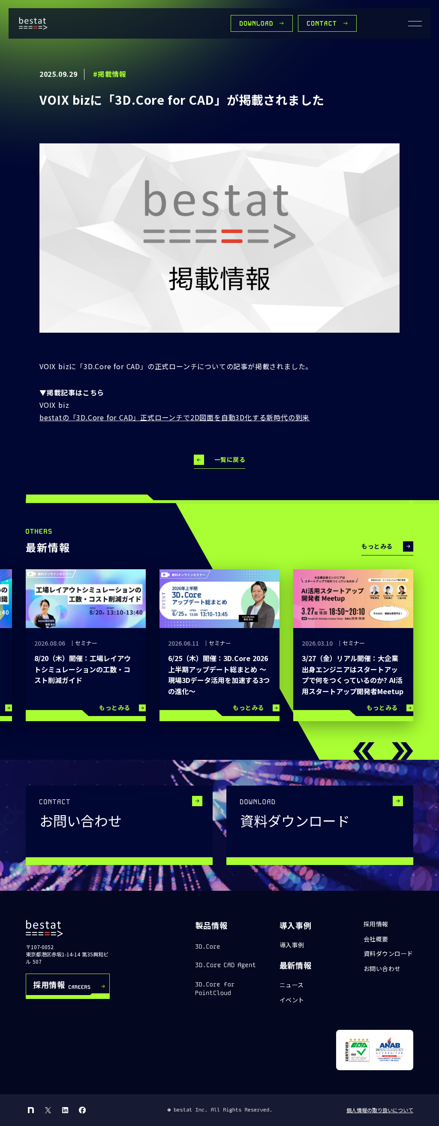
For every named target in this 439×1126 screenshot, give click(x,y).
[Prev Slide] (364, 751)
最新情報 (296, 965)
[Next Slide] (402, 751)
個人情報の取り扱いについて (379, 1110)
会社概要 (376, 939)
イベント (292, 1000)
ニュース (292, 985)
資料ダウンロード (388, 954)
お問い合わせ (382, 969)
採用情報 (376, 924)
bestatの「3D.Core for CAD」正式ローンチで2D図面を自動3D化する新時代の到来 (174, 417)
